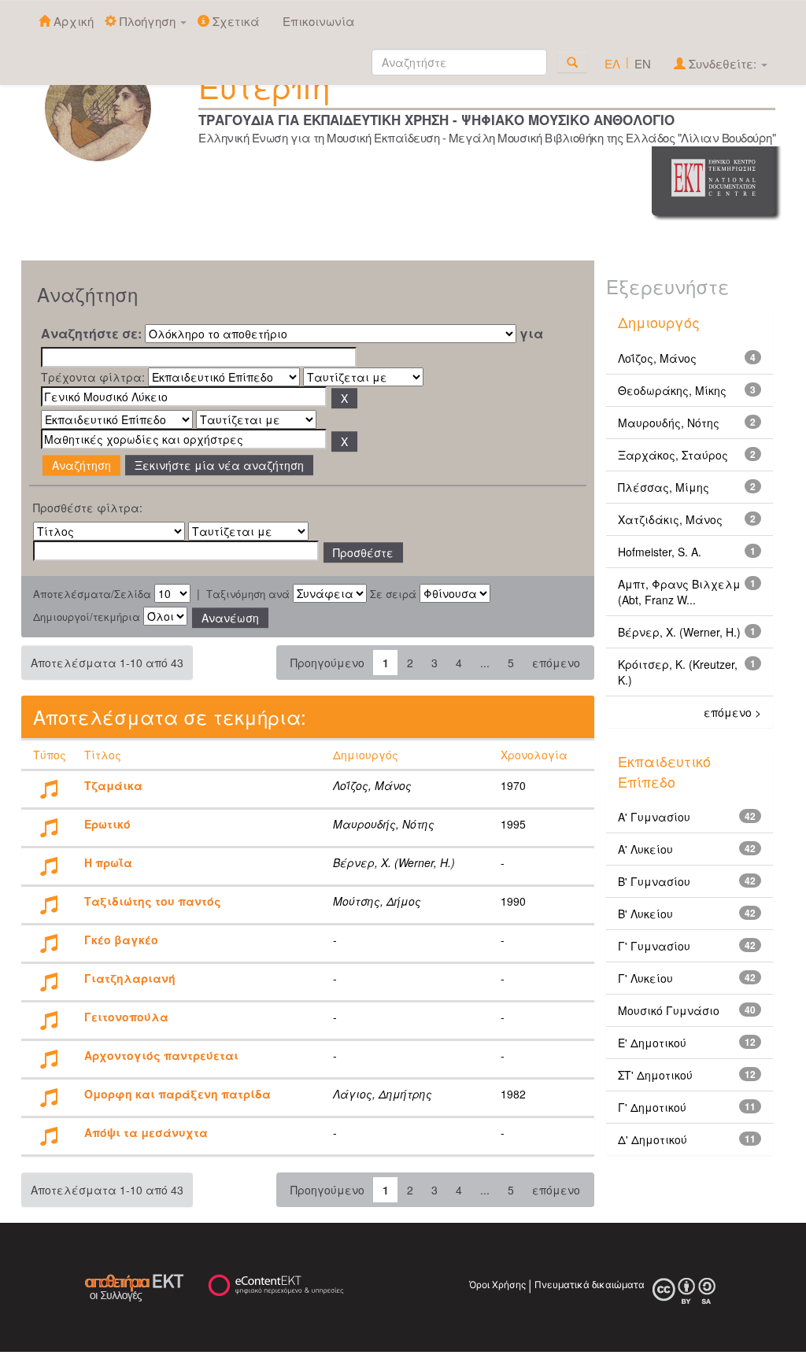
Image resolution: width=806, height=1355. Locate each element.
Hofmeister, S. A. (659, 551)
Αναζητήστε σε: (91, 333)
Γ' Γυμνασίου (654, 946)
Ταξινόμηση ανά (248, 594)
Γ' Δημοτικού (652, 1107)
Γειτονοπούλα (126, 1017)
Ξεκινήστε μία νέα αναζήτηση (219, 465)
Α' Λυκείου (645, 849)
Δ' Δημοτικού (652, 1139)
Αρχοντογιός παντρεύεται (161, 1055)
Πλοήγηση (147, 21)
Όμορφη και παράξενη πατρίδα (177, 1094)
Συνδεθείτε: (723, 63)
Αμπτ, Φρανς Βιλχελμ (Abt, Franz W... (679, 591)
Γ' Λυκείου (645, 978)
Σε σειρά (393, 594)
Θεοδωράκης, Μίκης (672, 390)
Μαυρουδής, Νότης (668, 422)
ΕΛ (612, 63)
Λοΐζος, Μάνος (657, 358)
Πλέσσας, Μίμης (663, 487)
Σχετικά (234, 21)
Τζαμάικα (113, 785)
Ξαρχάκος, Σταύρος (673, 455)
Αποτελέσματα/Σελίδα (92, 594)
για (531, 333)
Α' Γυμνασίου (654, 817)
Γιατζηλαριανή (130, 978)
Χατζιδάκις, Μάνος (670, 519)
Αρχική (72, 21)
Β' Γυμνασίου (654, 881)
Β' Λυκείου (645, 913)
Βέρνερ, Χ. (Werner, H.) (679, 632)
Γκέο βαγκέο (121, 939)
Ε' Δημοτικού (652, 1042)
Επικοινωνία (319, 21)
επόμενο (556, 662)
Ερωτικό (107, 824)
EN (642, 63)
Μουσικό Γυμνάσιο (668, 1010)
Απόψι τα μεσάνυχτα (146, 1132)
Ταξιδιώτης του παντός (152, 901)
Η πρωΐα (108, 862)
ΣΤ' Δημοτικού (655, 1075)
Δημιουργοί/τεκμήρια (86, 617)
